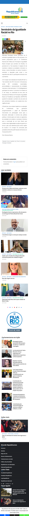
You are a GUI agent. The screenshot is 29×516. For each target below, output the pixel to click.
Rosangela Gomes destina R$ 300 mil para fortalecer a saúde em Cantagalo (7, 344)
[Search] (27, 23)
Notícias (16, 433)
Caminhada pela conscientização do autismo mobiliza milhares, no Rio (7, 406)
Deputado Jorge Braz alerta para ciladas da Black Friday (14, 290)
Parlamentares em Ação (7, 210)
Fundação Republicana (6, 475)
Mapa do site (4, 453)
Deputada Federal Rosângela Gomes (14, 26)
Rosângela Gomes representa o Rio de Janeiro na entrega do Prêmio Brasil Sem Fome (14, 201)
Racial (18, 141)
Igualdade (12, 141)
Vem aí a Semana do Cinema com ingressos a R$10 (14, 426)
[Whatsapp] (3, 39)
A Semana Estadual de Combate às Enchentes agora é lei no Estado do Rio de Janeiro (7, 397)
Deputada (4, 141)
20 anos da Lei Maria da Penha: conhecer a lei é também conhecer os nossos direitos (14, 179)
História (3, 451)
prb (15, 141)
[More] (9, 39)
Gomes (8, 141)
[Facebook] (5, 39)
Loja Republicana (5, 478)
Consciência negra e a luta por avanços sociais (14, 225)
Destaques (9, 186)
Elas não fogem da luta (14, 269)
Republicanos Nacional (6, 481)
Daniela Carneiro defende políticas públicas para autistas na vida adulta (7, 363)
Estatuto (3, 448)
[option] (14, 431)
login (14, 162)
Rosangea (4, 142)
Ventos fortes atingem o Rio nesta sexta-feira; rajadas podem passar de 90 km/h (6, 492)
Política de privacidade (6, 461)
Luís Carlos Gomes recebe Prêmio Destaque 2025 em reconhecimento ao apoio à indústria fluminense (7, 374)
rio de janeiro (22, 141)
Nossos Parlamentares (6, 456)
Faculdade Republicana (6, 472)
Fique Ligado (11, 433)
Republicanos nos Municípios (19, 276)
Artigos (3, 26)
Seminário (9, 142)
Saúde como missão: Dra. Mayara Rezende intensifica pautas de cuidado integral (14, 246)
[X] (7, 39)
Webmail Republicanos (6, 467)
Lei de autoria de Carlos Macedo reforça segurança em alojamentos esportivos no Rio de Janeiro (7, 354)
